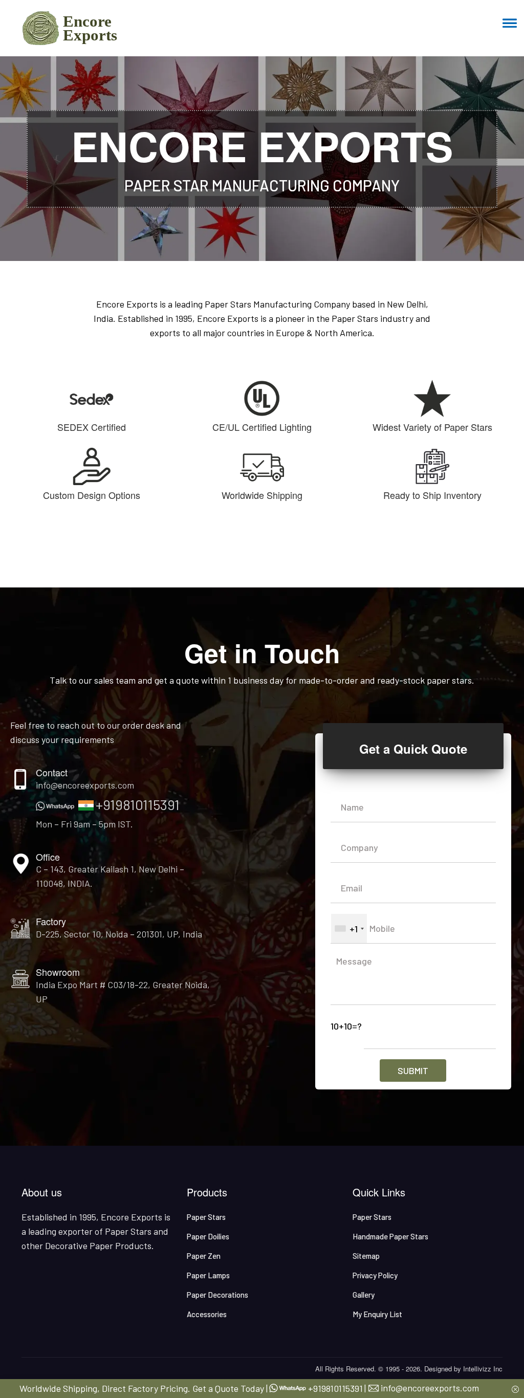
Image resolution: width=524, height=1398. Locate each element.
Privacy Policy (375, 1275)
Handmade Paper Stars (390, 1236)
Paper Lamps (208, 1275)
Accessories (207, 1314)
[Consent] (515, 1388)
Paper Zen (204, 1255)
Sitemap (366, 1255)
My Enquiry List (377, 1314)
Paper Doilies (208, 1236)
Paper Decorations (217, 1294)
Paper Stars (206, 1216)
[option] (262, 158)
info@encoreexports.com (85, 785)
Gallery (364, 1294)
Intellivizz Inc (483, 1368)
